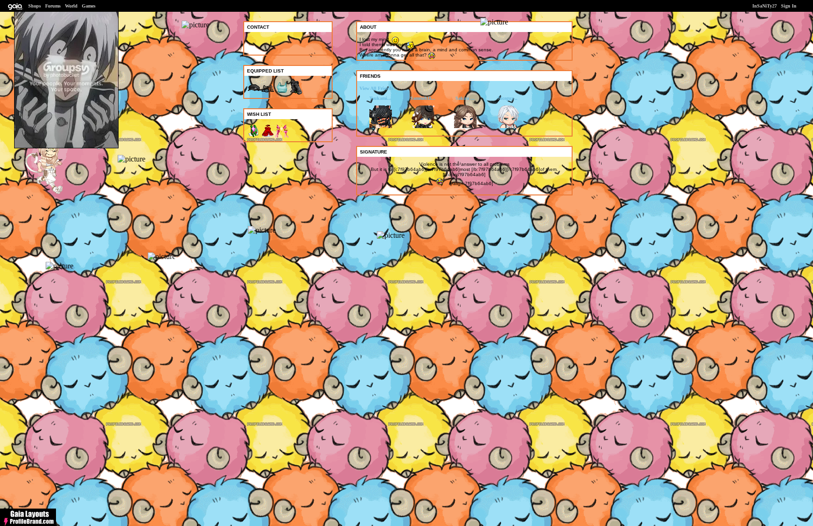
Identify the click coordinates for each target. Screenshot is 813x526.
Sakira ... (465, 98)
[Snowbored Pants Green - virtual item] (296, 93)
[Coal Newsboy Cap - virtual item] (254, 93)
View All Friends (376, 88)
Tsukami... (380, 98)
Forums (53, 5)
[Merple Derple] (53, 192)
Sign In (789, 5)
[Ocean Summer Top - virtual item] (282, 93)
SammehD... (422, 98)
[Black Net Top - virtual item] (268, 93)
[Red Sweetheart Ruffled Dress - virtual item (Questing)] (268, 136)
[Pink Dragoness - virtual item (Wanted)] (282, 136)
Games (89, 5)
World (71, 5)
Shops (34, 5)
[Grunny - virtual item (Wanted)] (254, 136)
